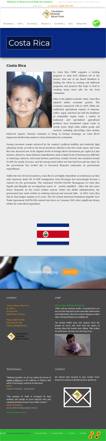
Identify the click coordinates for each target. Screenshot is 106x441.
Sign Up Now (70, 272)
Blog (70, 24)
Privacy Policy (57, 433)
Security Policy (41, 433)
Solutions (31, 24)
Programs (8, 24)
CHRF (20, 24)
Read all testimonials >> (17, 412)
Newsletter (81, 24)
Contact (71, 433)
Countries (59, 24)
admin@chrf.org (19, 326)
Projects (45, 24)
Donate (83, 433)
